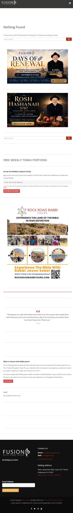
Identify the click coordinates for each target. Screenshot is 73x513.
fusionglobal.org (48, 455)
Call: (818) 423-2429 (45, 459)
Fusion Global (26, 500)
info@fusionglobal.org (51, 453)
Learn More (8, 381)
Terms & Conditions (56, 500)
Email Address (7, 482)
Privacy (46, 500)
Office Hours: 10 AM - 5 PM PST (49, 475)
